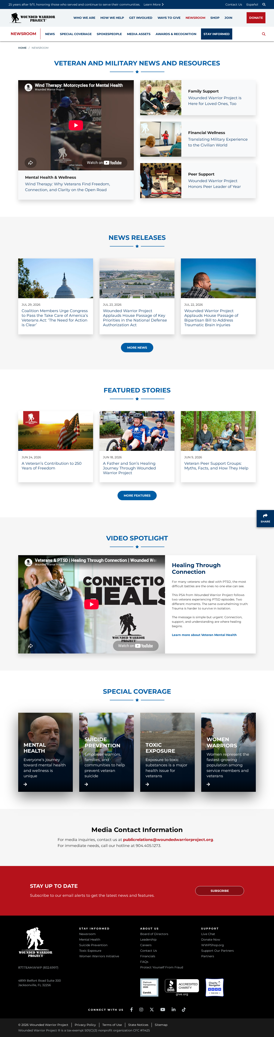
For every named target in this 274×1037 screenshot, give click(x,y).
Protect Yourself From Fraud (161, 967)
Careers (146, 945)
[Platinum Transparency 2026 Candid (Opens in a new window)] (149, 987)
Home (22, 47)
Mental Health (89, 939)
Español (252, 4)
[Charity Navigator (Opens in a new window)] (215, 987)
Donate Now (210, 939)
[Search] (263, 4)
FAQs (144, 962)
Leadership (148, 939)
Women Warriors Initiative (99, 956)
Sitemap (161, 1025)
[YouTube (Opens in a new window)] (162, 1009)
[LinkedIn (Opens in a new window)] (174, 1009)
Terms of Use (112, 1025)
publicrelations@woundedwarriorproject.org (168, 839)
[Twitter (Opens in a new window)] (152, 1009)
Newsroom (23, 33)
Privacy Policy (85, 1025)
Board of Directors (154, 934)
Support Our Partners (217, 951)
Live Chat (208, 934)
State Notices (138, 1025)
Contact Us (233, 4)
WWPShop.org (212, 945)
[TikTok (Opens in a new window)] (184, 1009)
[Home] (32, 18)
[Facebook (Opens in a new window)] (131, 1009)
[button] (263, 34)
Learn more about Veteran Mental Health (204, 635)
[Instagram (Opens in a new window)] (141, 1009)
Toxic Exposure (90, 951)
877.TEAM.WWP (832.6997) (38, 967)
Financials (147, 956)
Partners (207, 956)
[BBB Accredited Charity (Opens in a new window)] (182, 987)
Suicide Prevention (93, 945)
